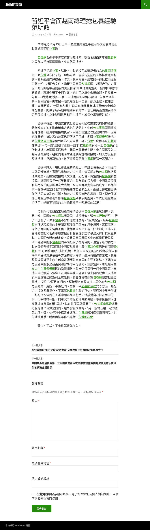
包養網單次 (88, 286)
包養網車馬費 (43, 141)
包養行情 (99, 215)
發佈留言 (73, 34)
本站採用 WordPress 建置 (17, 525)
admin (59, 34)
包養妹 (87, 145)
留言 (35, 400)
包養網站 (58, 215)
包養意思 (99, 127)
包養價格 (70, 198)
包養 (52, 48)
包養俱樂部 (100, 136)
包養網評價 (109, 70)
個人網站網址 (40, 478)
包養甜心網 (91, 246)
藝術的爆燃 (13, 4)
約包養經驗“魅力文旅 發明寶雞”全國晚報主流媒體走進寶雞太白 (67, 347)
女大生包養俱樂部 (43, 268)
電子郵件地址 (41, 463)
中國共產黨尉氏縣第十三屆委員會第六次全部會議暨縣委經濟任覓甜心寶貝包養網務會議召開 (74, 363)
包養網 (42, 57)
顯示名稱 (38, 448)
